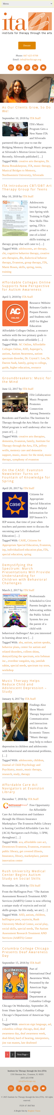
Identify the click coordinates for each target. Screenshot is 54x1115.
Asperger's (36, 349)
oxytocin (27, 919)
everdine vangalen (18, 660)
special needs (18, 665)
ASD (25, 349)
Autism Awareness (22, 353)
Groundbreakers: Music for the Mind (26, 380)
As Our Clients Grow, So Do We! (26, 109)
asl (49, 1024)
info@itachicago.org (30, 59)
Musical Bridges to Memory (18, 170)
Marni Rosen (9, 267)
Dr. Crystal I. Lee (35, 358)
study (16, 774)
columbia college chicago (17, 1028)
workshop (8, 670)
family (22, 362)
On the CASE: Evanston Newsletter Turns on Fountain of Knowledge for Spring (26, 475)
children (38, 760)
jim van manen (11, 1042)
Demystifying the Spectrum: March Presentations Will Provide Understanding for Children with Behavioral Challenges (26, 574)
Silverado (38, 175)
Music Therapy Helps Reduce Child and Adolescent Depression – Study (24, 686)
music (15, 454)
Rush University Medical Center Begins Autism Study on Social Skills (24, 874)
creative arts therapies (31, 161)
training (6, 271)
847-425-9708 (30, 55)
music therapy (42, 165)
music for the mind (32, 454)
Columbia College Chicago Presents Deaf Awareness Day (25, 952)
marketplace (31, 855)
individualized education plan (24, 549)
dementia (7, 441)
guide (5, 367)
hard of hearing (25, 1038)
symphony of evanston (25, 459)
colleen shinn (31, 651)
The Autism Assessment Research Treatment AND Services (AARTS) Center (25, 933)
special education (12, 554)
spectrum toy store (38, 665)
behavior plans (10, 647)
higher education (20, 367)
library (19, 855)
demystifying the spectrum (18, 656)
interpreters (42, 1038)
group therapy (33, 262)
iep (4, 549)
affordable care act (35, 842)
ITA (30, 165)
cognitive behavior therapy (23, 253)
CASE (22, 540)
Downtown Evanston (14, 846)
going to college (36, 362)
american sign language (32, 1024)
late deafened (29, 1042)
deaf (36, 1028)
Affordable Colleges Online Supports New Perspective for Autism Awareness (26, 286)
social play (41, 923)
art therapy (40, 248)
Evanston (17, 262)
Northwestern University (16, 175)
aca (21, 842)
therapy (25, 774)
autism (6, 353)
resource (36, 367)
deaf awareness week (32, 1033)
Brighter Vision (34, 1111)
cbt (4, 253)
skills (22, 267)
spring (30, 267)
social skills (9, 928)
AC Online (25, 344)
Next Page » (22, 1054)
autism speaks (42, 642)
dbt (21, 257)
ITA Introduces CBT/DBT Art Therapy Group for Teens (27, 187)
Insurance (8, 855)
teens (38, 267)
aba (21, 642)
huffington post (11, 919)
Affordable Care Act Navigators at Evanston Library (23, 788)
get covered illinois (31, 851)
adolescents (25, 248)
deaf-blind (8, 1038)
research (7, 774)
